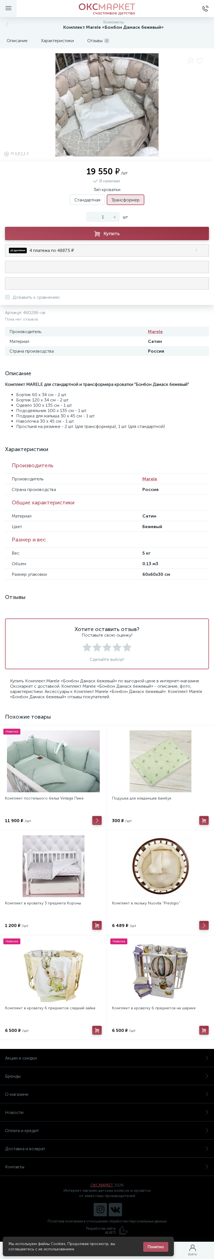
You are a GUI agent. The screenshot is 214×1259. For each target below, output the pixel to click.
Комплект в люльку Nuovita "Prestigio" (146, 903)
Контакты (14, 1166)
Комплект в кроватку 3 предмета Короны (43, 903)
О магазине (16, 1094)
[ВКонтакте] (115, 1209)
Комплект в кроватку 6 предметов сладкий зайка (50, 1008)
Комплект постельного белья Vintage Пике (44, 798)
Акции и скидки (21, 1058)
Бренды (13, 1076)
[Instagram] (100, 1209)
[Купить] (204, 820)
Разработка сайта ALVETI (101, 1230)
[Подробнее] (97, 820)
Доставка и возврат (25, 1148)
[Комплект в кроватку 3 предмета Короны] (53, 866)
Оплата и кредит (22, 1130)
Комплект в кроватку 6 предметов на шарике (154, 1008)
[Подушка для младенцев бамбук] (160, 761)
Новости (14, 1112)
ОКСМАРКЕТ (101, 1185)
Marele (155, 331)
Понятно (156, 1246)
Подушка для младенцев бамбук (141, 798)
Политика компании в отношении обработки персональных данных (107, 1221)
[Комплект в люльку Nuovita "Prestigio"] (160, 866)
